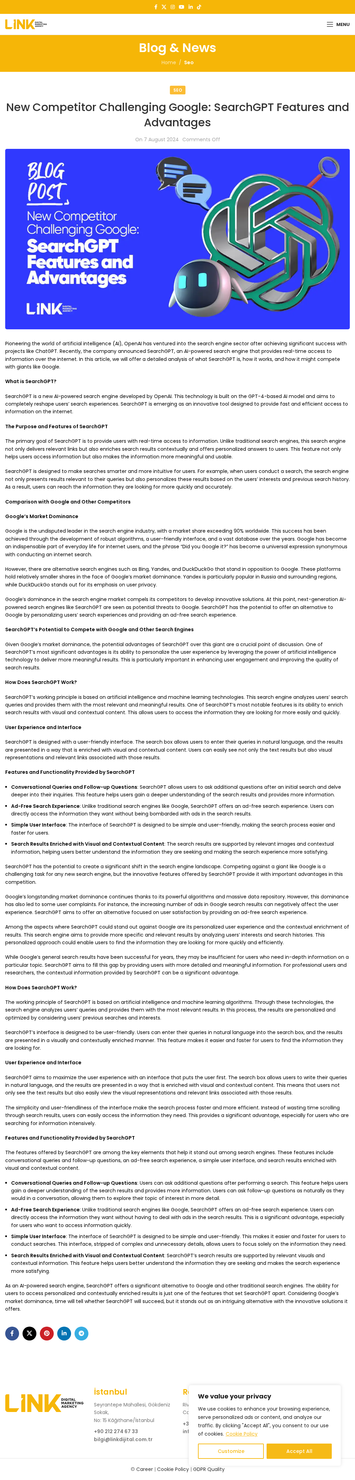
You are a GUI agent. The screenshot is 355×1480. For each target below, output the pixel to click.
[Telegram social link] (81, 1334)
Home (169, 62)
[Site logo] (26, 23)
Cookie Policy (242, 1433)
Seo (189, 62)
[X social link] (163, 7)
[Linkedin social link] (191, 7)
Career (144, 1469)
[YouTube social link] (182, 7)
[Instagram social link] (172, 7)
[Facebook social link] (155, 7)
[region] (265, 1425)
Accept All (299, 1451)
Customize (231, 1451)
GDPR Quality (209, 1469)
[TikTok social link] (199, 7)
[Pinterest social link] (47, 1334)
